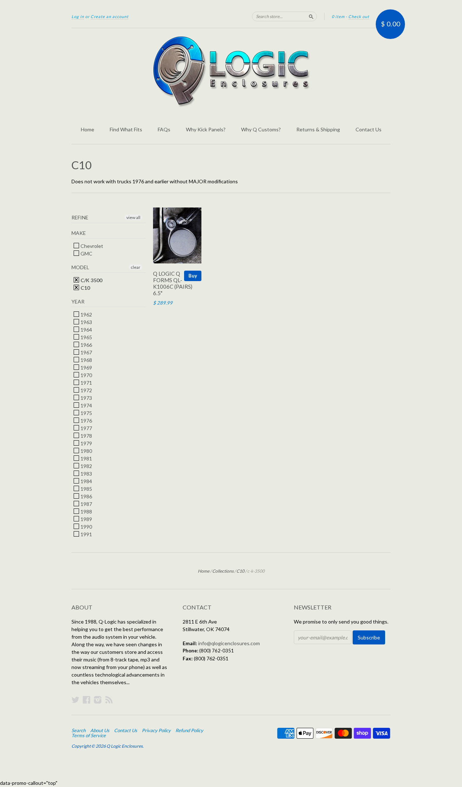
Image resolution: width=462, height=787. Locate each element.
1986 (85, 496)
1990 (85, 527)
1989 (85, 519)
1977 (85, 428)
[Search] (311, 16)
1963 (85, 322)
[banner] (231, 71)
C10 (84, 288)
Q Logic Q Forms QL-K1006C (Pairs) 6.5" (172, 283)
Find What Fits (126, 129)
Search (78, 730)
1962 (85, 314)
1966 (85, 345)
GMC (85, 253)
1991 (85, 534)
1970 (85, 375)
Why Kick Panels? (206, 129)
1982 (85, 466)
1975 (85, 413)
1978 (85, 436)
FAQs (164, 129)
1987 (85, 504)
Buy (192, 276)
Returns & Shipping (318, 129)
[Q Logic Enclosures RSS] (109, 699)
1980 (85, 451)
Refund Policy (189, 730)
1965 (85, 337)
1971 (85, 383)
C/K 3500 (90, 280)
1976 (85, 420)
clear (135, 267)
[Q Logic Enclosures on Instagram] (98, 699)
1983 (85, 474)
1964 (85, 330)
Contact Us (369, 129)
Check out (358, 16)
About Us (99, 730)
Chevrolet (91, 246)
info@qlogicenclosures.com (229, 643)
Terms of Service (88, 735)
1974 (85, 405)
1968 (85, 360)
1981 (85, 458)
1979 (85, 443)
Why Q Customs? (261, 129)
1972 (85, 390)
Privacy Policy (156, 730)
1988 (85, 511)
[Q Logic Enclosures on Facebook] (87, 699)
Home (87, 129)
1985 (85, 489)
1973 (85, 398)
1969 (85, 367)
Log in (77, 16)
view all (133, 217)
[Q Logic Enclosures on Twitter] (75, 699)
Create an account (109, 16)
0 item (338, 16)
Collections (223, 571)
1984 (85, 481)
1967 (85, 352)
